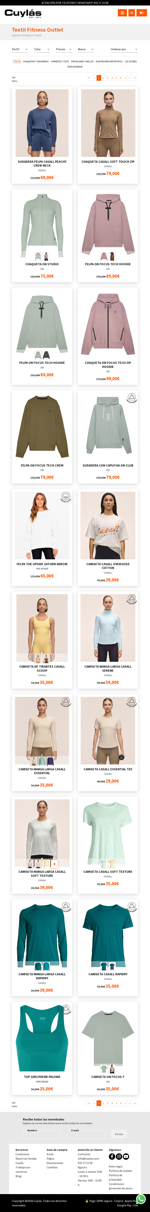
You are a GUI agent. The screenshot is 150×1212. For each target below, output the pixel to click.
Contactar (84, 1154)
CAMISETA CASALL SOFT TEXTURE (107, 871)
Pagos (50, 1158)
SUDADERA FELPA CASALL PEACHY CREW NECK (42, 163)
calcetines (131, 61)
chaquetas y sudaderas (35, 61)
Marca (81, 49)
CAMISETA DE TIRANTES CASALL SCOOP (42, 668)
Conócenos (22, 1154)
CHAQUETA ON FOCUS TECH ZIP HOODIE (108, 365)
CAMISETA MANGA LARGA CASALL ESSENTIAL (42, 771)
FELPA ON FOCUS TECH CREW (42, 465)
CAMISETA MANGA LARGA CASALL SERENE (108, 668)
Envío (50, 1154)
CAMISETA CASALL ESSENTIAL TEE (108, 769)
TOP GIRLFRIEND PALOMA (42, 1077)
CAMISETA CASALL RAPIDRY (108, 974)
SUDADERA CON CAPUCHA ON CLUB (108, 465)
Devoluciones (55, 1163)
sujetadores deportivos (109, 61)
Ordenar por (118, 49)
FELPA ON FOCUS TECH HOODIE (108, 264)
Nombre (32, 1130)
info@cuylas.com (88, 1158)
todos (16, 61)
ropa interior (75, 66)
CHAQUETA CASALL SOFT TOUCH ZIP (108, 161)
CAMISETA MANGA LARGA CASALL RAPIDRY (42, 976)
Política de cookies (120, 1171)
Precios (60, 49)
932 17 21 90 (85, 1163)
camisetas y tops (60, 61)
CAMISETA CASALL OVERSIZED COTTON (108, 566)
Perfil (15, 49)
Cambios (52, 1167)
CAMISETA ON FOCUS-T (108, 1077)
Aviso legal (115, 1166)
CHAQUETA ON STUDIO (42, 264)
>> (135, 77)
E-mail (75, 1130)
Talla (37, 49)
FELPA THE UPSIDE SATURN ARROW (42, 564)
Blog (19, 1176)
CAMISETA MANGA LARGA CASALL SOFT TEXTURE (42, 873)
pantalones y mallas (82, 61)
